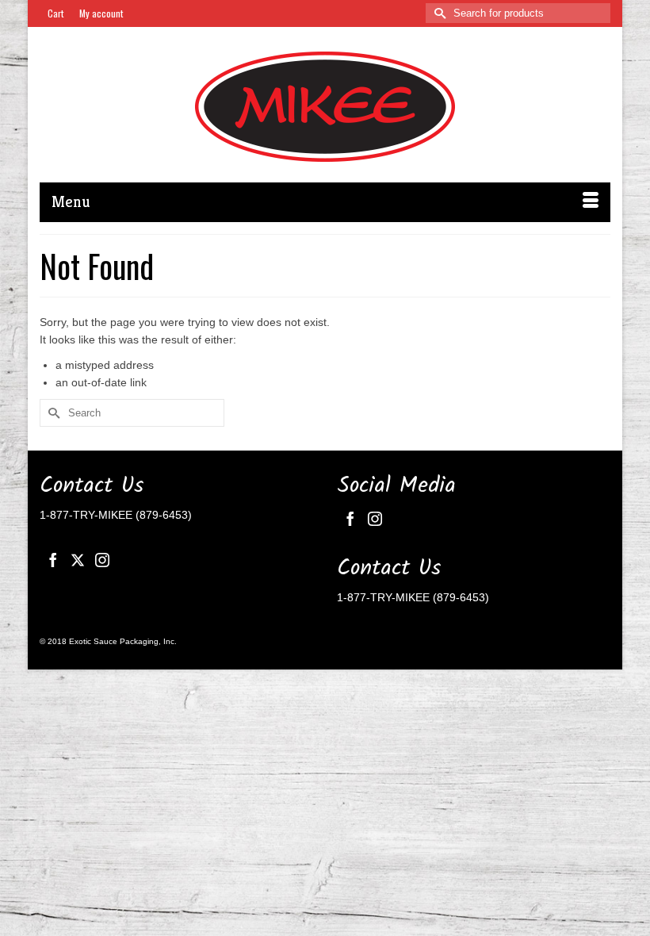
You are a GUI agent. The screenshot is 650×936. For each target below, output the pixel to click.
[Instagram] (102, 559)
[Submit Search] (437, 13)
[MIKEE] (325, 106)
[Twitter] (78, 559)
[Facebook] (53, 559)
